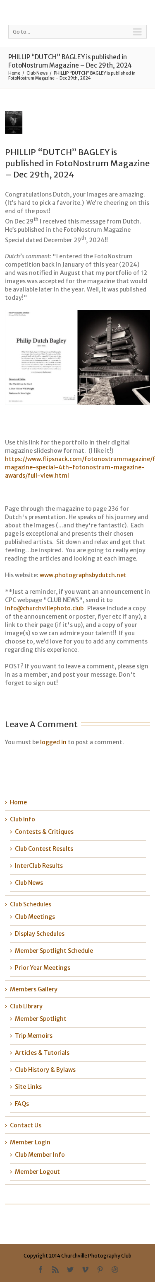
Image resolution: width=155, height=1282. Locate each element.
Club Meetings (35, 916)
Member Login (30, 1142)
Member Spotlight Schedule (54, 950)
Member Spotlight (41, 1018)
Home (14, 73)
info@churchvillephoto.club (44, 608)
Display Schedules (39, 933)
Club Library (26, 1006)
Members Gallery (33, 989)
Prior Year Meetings (42, 967)
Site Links (28, 1086)
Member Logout (37, 1171)
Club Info (22, 819)
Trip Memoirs (33, 1035)
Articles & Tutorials (42, 1052)
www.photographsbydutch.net (83, 575)
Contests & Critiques (44, 831)
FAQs (22, 1103)
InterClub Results (39, 865)
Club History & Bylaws (45, 1069)
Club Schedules (30, 904)
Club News (37, 73)
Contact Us (25, 1125)
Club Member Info (40, 1154)
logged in (53, 742)
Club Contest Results (44, 848)
